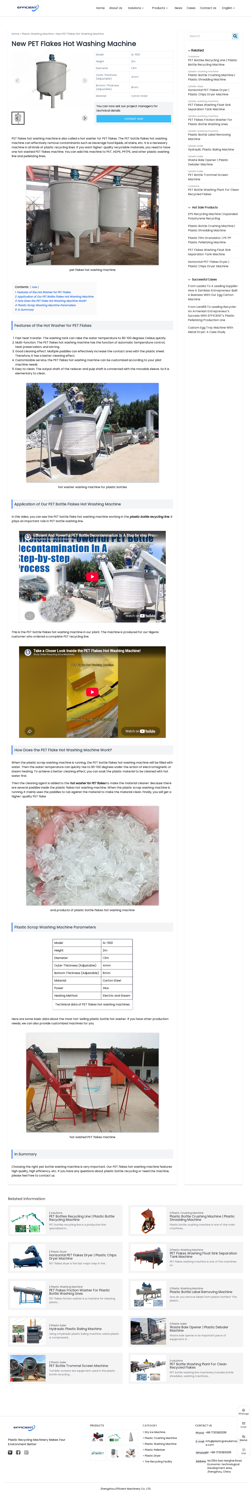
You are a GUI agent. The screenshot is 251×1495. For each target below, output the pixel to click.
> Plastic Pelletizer (154, 1450)
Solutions (134, 8)
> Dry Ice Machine (154, 1432)
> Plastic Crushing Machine (160, 1438)
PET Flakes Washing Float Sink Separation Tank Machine (209, 107)
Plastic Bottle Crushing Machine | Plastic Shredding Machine (211, 77)
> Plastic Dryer (152, 1456)
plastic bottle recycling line (149, 517)
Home (100, 8)
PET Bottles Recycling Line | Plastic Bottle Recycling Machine (212, 62)
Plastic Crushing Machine (203, 71)
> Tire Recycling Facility (157, 1461)
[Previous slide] (17, 81)
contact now (134, 119)
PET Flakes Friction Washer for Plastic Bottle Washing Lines (210, 122)
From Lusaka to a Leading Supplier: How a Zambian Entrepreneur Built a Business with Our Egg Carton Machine (213, 292)
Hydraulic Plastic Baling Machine (211, 149)
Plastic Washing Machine (38, 34)
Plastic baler (196, 145)
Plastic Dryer (196, 86)
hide (34, 287)
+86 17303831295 (216, 1432)
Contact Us (208, 8)
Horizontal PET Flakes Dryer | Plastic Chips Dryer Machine (208, 92)
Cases (191, 8)
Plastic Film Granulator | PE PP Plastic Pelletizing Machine (209, 240)
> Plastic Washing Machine (160, 1444)
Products (158, 8)
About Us (115, 8)
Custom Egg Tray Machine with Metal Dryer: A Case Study (210, 329)
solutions (194, 56)
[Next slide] (85, 81)
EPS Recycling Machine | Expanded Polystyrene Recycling (213, 216)
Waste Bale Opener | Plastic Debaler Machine (208, 162)
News (178, 8)
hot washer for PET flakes (88, 783)
